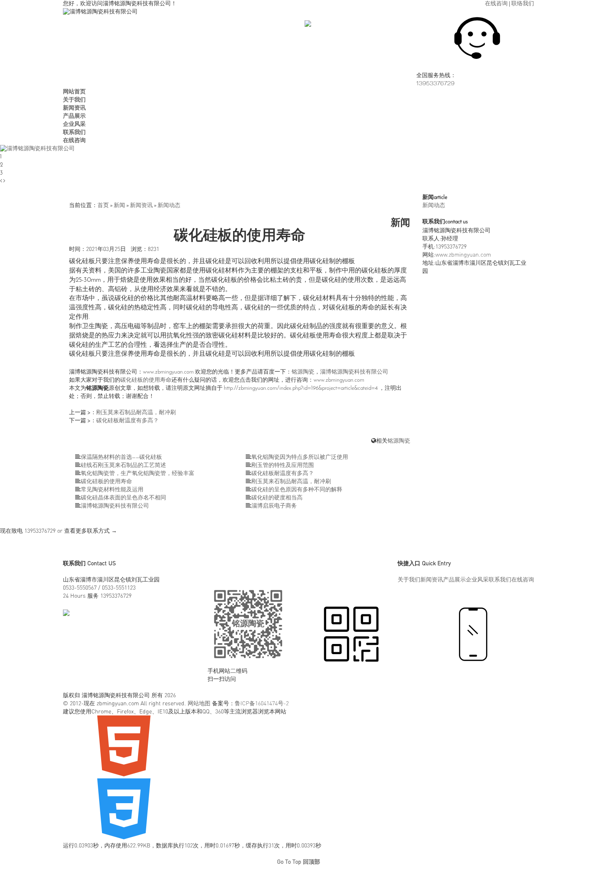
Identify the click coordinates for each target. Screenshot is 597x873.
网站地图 (199, 703)
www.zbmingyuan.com (168, 372)
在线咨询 (496, 4)
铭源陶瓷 (303, 372)
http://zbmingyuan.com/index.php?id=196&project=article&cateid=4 (301, 388)
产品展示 (454, 579)
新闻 (119, 206)
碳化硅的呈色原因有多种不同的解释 (296, 490)
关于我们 (409, 579)
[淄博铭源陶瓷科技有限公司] (37, 149)
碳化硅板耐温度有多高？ (127, 421)
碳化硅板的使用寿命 (145, 380)
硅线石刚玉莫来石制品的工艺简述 (123, 465)
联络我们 (522, 4)
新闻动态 (169, 206)
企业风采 (477, 579)
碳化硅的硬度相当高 (277, 498)
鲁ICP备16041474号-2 (262, 703)
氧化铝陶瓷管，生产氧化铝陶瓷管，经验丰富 (138, 474)
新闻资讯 (141, 206)
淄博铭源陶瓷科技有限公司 (354, 372)
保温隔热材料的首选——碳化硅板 (121, 457)
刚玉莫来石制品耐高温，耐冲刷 (136, 413)
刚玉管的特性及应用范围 (282, 465)
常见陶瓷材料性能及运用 (112, 490)
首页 (103, 206)
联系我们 (500, 579)
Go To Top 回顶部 (298, 861)
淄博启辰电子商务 (274, 506)
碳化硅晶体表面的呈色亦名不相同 (123, 498)
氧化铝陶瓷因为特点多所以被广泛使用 (299, 457)
